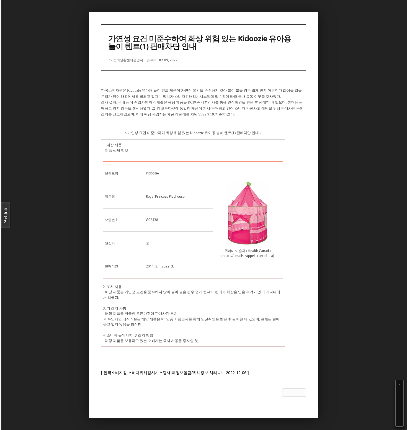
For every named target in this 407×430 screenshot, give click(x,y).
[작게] (399, 399)
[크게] (399, 391)
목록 (5, 215)
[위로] (399, 407)
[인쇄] (399, 422)
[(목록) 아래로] (399, 415)
